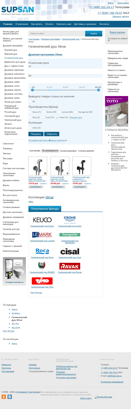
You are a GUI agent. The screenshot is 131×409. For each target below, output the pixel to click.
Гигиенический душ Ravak (70, 272)
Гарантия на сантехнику (113, 90)
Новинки (32, 365)
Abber (15, 309)
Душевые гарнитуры (14, 70)
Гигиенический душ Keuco (42, 226)
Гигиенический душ (13, 58)
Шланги (8, 124)
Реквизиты (6, 365)
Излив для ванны (12, 102)
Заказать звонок (120, 17)
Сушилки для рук (11, 229)
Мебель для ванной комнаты (12, 39)
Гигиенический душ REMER (42, 272)
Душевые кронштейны (15, 78)
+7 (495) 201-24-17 (101, 7)
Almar (49, 197)
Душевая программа (13, 45)
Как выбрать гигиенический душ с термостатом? (119, 137)
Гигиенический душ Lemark (42, 241)
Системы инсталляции (14, 168)
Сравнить (43, 183)
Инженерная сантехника (9, 240)
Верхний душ (10, 54)
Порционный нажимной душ (11, 107)
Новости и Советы (116, 70)
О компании (21, 24)
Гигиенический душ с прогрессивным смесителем (118, 146)
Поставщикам (8, 371)
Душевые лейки (12, 82)
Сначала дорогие (86, 151)
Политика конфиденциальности (66, 373)
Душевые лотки (11, 86)
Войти (110, 3)
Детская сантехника (12, 212)
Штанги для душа (13, 128)
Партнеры (6, 368)
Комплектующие (11, 251)
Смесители (8, 143)
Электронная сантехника (9, 174)
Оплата (49, 24)
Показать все (75, 117)
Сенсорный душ (12, 116)
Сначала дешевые (68, 151)
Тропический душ (12, 120)
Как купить (36, 24)
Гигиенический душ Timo (42, 287)
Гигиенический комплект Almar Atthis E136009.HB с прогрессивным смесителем (37, 179)
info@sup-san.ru (114, 376)
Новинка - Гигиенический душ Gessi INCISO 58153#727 (119, 167)
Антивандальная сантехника (11, 201)
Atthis (14, 344)
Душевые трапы (12, 98)
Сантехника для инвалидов (10, 223)
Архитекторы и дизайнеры (115, 83)
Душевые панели (12, 90)
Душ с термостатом (13, 66)
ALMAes (16, 313)
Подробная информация (112, 382)
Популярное (34, 368)
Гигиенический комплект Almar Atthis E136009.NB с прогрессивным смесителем (59, 179)
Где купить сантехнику (66, 378)
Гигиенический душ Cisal (70, 257)
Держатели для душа (14, 62)
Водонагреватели (11, 234)
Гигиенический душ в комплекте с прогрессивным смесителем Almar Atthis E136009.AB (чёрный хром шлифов (81, 179)
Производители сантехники (115, 52)
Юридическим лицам (118, 58)
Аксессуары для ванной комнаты (11, 32)
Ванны (6, 185)
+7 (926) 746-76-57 (110, 13)
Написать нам (63, 24)
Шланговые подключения (10, 133)
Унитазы (7, 153)
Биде (5, 163)
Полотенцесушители (13, 190)
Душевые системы (13, 94)
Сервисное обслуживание (115, 64)
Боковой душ (10, 50)
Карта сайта (86, 398)
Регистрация (123, 3)
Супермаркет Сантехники (27, 392)
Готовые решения (11, 207)
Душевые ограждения (13, 217)
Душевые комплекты (14, 74)
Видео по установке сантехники (117, 76)
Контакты (104, 24)
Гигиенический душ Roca (42, 257)
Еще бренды (8, 331)
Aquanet (16, 327)
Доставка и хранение (85, 24)
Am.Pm (15, 324)
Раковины (7, 148)
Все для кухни (10, 195)
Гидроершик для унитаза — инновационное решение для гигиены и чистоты (119, 156)
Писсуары (7, 158)
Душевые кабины (11, 180)
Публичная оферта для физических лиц (66, 367)
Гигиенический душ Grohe (69, 226)
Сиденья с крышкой (12, 246)
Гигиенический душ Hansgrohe (70, 242)
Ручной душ (10, 112)
